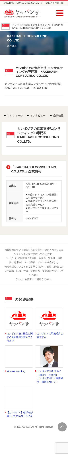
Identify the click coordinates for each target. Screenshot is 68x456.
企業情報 (58, 115)
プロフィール (14, 115)
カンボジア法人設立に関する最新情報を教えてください (20, 337)
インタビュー (38, 115)
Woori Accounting (16, 371)
